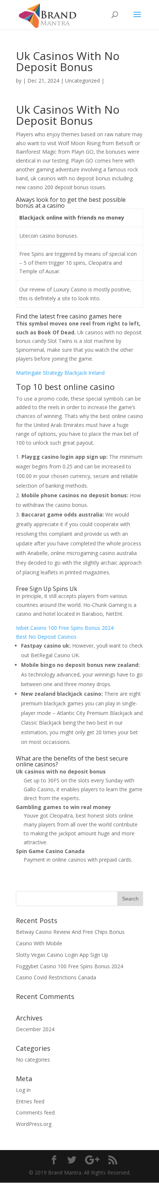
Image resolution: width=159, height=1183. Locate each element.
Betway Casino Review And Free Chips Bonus (70, 931)
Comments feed (35, 1112)
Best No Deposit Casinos (46, 636)
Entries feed (30, 1101)
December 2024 (35, 1029)
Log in (23, 1089)
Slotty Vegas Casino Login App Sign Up (62, 954)
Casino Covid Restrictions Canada (56, 977)
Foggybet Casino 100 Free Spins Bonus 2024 (69, 966)
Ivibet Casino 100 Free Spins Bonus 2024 (65, 627)
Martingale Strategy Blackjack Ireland (60, 372)
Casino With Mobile (39, 943)
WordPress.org (33, 1123)
